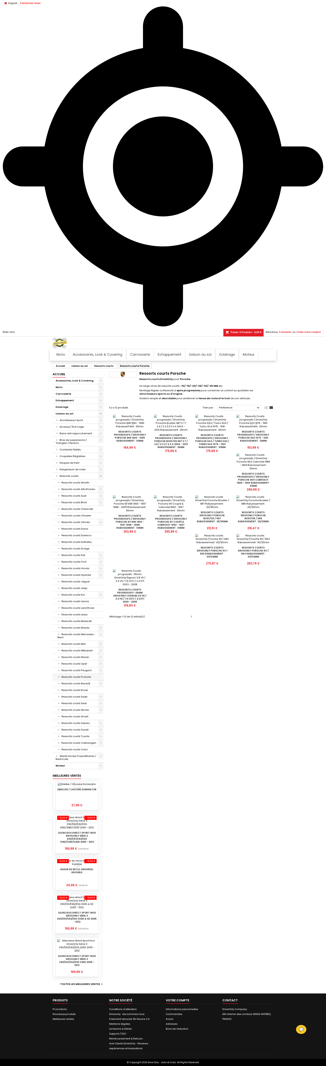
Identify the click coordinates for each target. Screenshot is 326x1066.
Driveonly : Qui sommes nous (127, 1014)
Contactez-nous (30, 3)
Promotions (60, 1009)
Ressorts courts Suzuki (75, 729)
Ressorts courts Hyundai (76, 575)
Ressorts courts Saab (75, 696)
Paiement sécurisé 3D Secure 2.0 (129, 1019)
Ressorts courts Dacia (75, 529)
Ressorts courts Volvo (75, 749)
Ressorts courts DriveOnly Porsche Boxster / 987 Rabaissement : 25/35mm (212, 517)
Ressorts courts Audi (74, 496)
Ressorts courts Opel (74, 663)
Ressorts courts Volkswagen (79, 743)
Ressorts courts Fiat (73, 555)
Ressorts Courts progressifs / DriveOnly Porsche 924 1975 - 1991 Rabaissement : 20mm (253, 436)
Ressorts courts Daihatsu (77, 542)
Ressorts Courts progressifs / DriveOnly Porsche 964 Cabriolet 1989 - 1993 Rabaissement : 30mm (253, 479)
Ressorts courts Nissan (75, 657)
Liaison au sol (64, 413)
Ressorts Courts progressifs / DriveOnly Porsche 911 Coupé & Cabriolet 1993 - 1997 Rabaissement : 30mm (171, 521)
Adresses (172, 1024)
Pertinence (239, 408)
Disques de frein (69, 463)
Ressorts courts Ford (74, 562)
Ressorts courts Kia (73, 595)
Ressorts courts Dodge (75, 548)
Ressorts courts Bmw (74, 502)
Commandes (174, 1014)
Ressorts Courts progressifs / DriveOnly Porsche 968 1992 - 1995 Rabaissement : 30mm (130, 436)
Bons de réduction (177, 1029)
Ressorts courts (69, 476)
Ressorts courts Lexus (75, 614)
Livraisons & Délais (120, 1029)
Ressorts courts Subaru (76, 723)
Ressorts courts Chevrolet (77, 509)
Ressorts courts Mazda (75, 627)
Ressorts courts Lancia (75, 601)
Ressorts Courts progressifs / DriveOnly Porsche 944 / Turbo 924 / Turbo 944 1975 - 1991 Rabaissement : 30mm (212, 441)
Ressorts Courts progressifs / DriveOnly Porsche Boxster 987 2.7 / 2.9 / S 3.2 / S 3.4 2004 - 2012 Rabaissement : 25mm (171, 441)
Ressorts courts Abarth (75, 482)
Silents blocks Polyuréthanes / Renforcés (76, 757)
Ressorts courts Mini (74, 644)
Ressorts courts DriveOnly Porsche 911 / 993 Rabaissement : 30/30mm (212, 552)
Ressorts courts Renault (76, 683)
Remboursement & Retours (126, 1038)
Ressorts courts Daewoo (76, 535)
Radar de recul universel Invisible (76, 871)
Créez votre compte (308, 332)
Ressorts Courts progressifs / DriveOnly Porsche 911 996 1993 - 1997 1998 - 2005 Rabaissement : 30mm (130, 521)
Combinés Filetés (70, 449)
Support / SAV (117, 1033)
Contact (230, 1000)
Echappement (65, 400)
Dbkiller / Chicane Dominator (76, 789)
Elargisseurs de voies (73, 469)
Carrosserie (63, 394)
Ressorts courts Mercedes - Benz (76, 636)
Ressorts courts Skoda (75, 710)
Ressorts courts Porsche (76, 677)
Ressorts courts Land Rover (78, 608)
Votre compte (177, 1000)
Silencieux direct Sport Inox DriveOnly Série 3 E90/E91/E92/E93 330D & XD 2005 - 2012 (77, 917)
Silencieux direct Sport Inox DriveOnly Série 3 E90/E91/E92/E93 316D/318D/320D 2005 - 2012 (77, 837)
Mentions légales (119, 1024)
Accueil (59, 374)
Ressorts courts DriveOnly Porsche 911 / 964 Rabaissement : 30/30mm (253, 552)
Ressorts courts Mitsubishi (77, 650)
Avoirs (169, 1019)
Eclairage (62, 407)
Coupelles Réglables (72, 456)
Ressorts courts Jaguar (76, 581)
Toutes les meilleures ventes (82, 984)
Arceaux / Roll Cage (72, 427)
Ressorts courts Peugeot (76, 670)
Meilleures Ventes (67, 775)
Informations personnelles (182, 1009)
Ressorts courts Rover (75, 690)
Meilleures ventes (63, 1019)
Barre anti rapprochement (76, 433)
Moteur (60, 765)
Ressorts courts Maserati (77, 621)
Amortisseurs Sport (71, 420)
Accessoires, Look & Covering (75, 380)
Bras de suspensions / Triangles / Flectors (71, 441)
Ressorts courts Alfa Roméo (78, 489)
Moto (59, 387)
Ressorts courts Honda (75, 568)
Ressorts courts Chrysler (76, 515)
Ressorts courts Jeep (74, 588)
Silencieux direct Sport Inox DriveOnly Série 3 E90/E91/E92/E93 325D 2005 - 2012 (77, 960)
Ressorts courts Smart (75, 716)
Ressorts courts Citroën (76, 522)
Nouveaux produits (64, 1014)
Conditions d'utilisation (123, 1009)
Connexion (285, 332)
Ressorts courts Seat (74, 703)
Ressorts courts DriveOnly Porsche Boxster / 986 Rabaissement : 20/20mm (253, 517)
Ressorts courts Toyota (75, 736)
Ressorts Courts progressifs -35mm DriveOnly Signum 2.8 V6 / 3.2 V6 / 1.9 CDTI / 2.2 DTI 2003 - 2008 (129, 595)
